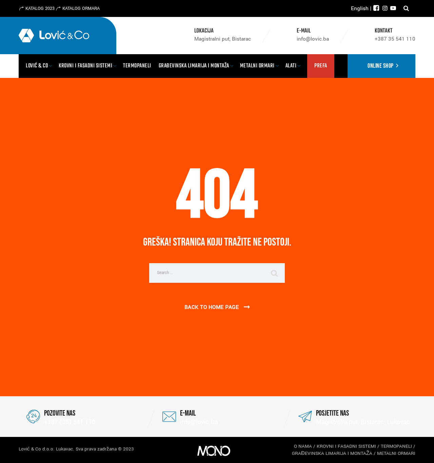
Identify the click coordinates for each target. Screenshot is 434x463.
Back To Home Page (211, 307)
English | (361, 8)
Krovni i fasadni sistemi (85, 65)
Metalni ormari (257, 65)
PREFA (320, 65)
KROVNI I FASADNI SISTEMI (346, 446)
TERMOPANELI (396, 446)
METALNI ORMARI (396, 453)
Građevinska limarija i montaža (194, 65)
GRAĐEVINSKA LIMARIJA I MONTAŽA (332, 453)
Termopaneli (137, 65)
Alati (291, 65)
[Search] (406, 8)
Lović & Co (37, 65)
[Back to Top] (419, 452)
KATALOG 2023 (40, 8)
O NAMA (303, 446)
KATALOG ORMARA (81, 8)
